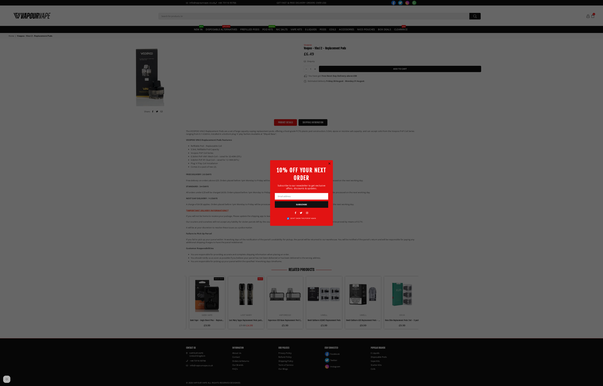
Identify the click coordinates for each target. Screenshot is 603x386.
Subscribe (301, 204)
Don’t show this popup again (303, 218)
